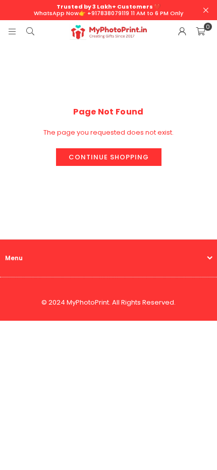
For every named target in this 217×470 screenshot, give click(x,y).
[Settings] (182, 32)
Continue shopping (109, 157)
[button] (200, 32)
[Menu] (12, 31)
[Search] (30, 31)
